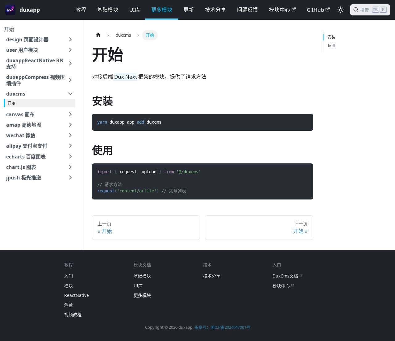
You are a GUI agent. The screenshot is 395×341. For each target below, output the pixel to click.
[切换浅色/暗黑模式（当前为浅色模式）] (340, 10)
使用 (331, 45)
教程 (81, 9)
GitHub (315, 9)
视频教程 (72, 314)
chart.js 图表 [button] (21, 167)
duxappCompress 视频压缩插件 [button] (35, 80)
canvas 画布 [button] (20, 114)
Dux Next (125, 76)
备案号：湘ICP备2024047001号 (222, 327)
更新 (188, 9)
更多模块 (161, 9)
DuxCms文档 (285, 276)
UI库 (134, 9)
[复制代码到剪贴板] (305, 122)
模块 (68, 286)
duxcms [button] (15, 93)
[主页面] (98, 35)
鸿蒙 (68, 305)
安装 (331, 37)
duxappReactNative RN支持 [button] (35, 63)
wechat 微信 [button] (20, 135)
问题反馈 (247, 9)
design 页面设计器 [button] (27, 39)
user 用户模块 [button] (22, 50)
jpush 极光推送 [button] (23, 177)
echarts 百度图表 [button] (26, 156)
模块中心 (279, 9)
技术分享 (215, 9)
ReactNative (76, 295)
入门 (68, 276)
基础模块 (107, 9)
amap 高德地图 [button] (23, 124)
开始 (9, 29)
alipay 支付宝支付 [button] (26, 145)
